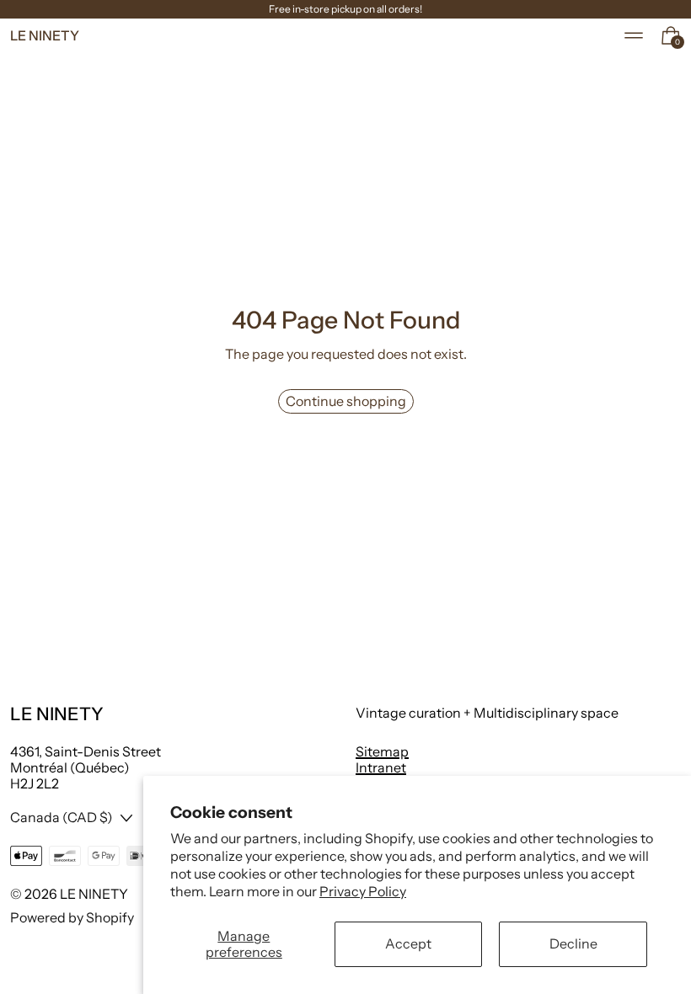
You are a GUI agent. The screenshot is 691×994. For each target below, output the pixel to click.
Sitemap (382, 751)
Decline (573, 943)
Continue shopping (346, 401)
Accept (408, 943)
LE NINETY (94, 893)
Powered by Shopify (72, 917)
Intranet (381, 767)
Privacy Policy (362, 891)
